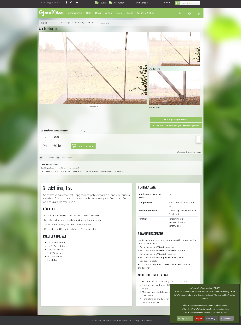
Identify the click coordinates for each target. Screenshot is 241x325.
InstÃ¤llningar (211, 318)
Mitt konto (141, 2)
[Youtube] (77, 2)
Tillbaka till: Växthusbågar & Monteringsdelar (177, 125)
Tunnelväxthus (74, 13)
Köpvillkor (102, 3)
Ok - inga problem (185, 318)
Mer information (226, 318)
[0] (199, 13)
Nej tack (199, 318)
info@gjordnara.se (52, 2)
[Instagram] (71, 2)
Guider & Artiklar (145, 13)
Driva (98, 13)
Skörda (129, 13)
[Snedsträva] (93, 68)
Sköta (119, 13)
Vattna (108, 13)
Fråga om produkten (177, 119)
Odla (88, 13)
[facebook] (66, 2)
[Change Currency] (177, 3)
